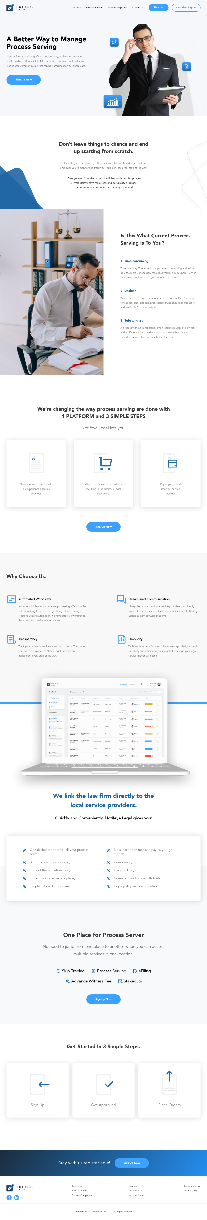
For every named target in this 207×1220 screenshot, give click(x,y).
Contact (133, 1186)
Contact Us (137, 7)
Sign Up (158, 7)
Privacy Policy (190, 1190)
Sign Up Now (24, 79)
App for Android (137, 1195)
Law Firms (76, 7)
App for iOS (135, 1190)
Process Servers (94, 7)
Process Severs (79, 1190)
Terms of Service (192, 1186)
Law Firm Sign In (186, 7)
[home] (20, 8)
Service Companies (117, 7)
